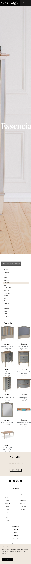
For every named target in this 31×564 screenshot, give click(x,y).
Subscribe (15, 470)
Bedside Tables (15, 535)
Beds (15, 532)
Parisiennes (23, 506)
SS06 (25, 350)
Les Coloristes (23, 500)
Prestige (7, 509)
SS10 (8, 400)
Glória (7, 517)
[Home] (10, 3)
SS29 (8, 451)
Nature (22, 517)
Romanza (23, 509)
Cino (8, 494)
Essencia (17, 263)
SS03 (8, 350)
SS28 (25, 426)
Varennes (7, 515)
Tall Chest (15, 541)
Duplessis (7, 497)
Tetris (23, 512)
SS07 (8, 375)
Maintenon (7, 503)
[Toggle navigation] (28, 3)
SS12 (25, 400)
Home (3, 263)
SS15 (8, 424)
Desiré (22, 494)
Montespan (22, 503)
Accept (7, 559)
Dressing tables (15, 543)
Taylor (7, 512)
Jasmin (7, 500)
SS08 (25, 375)
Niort (7, 506)
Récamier (7, 520)
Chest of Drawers (15, 538)
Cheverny (23, 492)
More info (4, 553)
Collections (10, 263)
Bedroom (15, 529)
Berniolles (7, 492)
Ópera (22, 515)
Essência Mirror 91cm (7, 422)
